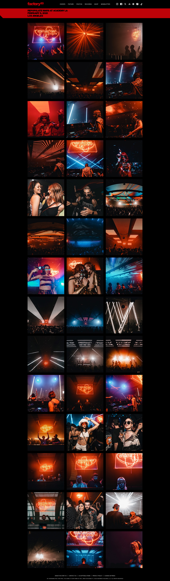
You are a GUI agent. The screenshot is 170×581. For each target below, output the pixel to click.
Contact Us (72, 575)
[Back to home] (35, 4)
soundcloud (129, 4)
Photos (79, 4)
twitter (125, 4)
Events (62, 4)
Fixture (71, 4)
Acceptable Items (84, 575)
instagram (117, 4)
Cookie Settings (109, 575)
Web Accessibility (88, 578)
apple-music (137, 4)
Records (88, 4)
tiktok (141, 4)
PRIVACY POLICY (97, 575)
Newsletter (105, 4)
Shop (96, 4)
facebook (121, 4)
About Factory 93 (61, 575)
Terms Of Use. (78, 578)
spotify (133, 4)
